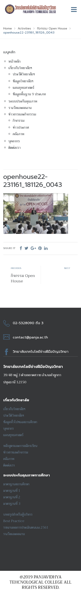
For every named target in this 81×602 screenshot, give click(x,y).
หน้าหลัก (14, 61)
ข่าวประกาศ (21, 128)
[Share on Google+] (33, 248)
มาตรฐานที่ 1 (11, 491)
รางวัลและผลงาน (20, 108)
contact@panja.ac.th (30, 337)
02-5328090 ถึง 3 (28, 323)
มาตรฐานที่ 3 (11, 504)
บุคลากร (14, 141)
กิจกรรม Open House (23, 278)
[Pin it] (40, 248)
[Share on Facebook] (21, 248)
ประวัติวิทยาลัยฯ (24, 74)
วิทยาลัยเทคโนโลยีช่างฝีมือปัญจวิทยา (40, 351)
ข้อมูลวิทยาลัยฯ (23, 81)
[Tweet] (26, 248)
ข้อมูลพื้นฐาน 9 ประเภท (29, 94)
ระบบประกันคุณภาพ (22, 101)
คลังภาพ (18, 134)
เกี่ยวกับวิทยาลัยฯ (20, 68)
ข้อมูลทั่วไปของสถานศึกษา (20, 422)
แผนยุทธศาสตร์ (23, 88)
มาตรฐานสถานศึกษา (16, 484)
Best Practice (13, 521)
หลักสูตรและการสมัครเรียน (20, 446)
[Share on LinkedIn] (46, 248)
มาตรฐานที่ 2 (11, 497)
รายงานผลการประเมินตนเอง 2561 (25, 527)
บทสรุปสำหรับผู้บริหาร (17, 514)
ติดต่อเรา (14, 148)
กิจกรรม (18, 121)
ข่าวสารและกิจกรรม (22, 114)
